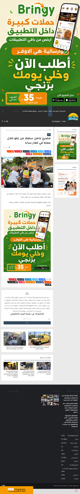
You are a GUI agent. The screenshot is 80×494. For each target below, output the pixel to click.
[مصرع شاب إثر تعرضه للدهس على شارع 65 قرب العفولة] (56, 400)
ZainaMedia (55, 485)
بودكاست (74, 450)
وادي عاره (56, 111)
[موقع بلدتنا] (73, 116)
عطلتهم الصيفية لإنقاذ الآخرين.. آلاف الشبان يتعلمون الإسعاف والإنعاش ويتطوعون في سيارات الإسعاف (11, 374)
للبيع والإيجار (56, 121)
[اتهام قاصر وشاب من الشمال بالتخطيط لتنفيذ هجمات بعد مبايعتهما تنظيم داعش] (27, 366)
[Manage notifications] (76, 490)
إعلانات (75, 447)
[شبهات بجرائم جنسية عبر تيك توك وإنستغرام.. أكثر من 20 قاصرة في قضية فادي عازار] (44, 400)
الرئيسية (62, 111)
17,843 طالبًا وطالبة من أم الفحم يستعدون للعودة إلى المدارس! (44, 373)
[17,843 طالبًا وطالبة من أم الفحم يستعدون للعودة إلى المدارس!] (44, 366)
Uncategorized (73, 436)
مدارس (40, 111)
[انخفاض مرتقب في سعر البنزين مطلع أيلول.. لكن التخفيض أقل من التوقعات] (50, 403)
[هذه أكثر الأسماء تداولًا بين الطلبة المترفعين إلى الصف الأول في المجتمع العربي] (50, 400)
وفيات (63, 121)
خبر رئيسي (74, 458)
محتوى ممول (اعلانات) (29, 111)
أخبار (50, 111)
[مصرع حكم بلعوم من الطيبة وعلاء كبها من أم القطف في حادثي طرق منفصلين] (44, 403)
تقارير (76, 454)
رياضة (46, 111)
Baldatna (65, 485)
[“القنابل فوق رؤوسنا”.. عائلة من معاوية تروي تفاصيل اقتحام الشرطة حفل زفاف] (56, 403)
